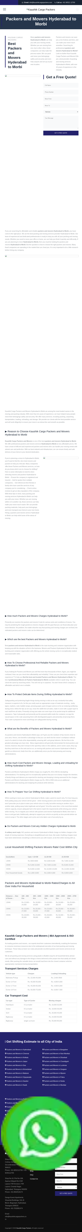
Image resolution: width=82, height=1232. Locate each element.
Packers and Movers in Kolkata (17, 1057)
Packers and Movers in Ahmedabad (19, 1069)
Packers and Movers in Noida (54, 1081)
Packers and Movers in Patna (54, 1077)
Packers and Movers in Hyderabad (18, 1049)
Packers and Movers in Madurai (17, 1073)
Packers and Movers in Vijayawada (18, 1077)
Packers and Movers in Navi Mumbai (56, 1053)
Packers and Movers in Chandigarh (56, 1061)
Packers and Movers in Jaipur (16, 1061)
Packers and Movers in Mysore (54, 1073)
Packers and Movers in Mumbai (54, 1085)
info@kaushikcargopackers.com (40, 2)
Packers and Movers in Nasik (16, 1085)
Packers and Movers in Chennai (17, 1053)
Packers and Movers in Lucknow (55, 1065)
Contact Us (34, 1179)
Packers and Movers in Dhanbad (55, 1057)
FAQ (31, 1175)
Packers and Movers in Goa (16, 1065)
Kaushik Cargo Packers (23, 1228)
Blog (31, 1171)
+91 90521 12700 (68, 2)
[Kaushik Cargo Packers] (41, 9)
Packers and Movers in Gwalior (17, 1081)
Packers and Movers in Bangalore (55, 1049)
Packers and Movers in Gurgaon (55, 1069)
